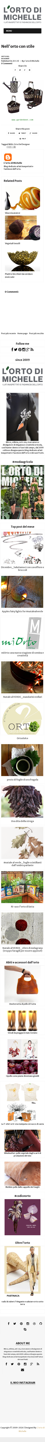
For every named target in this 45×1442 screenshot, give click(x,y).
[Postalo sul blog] (10, 147)
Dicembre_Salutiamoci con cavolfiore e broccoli (22, 568)
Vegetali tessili (12, 243)
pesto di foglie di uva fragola (22, 779)
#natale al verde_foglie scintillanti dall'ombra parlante (23, 864)
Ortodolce (22, 738)
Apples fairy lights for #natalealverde (22, 611)
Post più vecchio (36, 333)
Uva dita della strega (22, 821)
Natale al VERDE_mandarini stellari (22, 696)
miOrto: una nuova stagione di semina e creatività (22, 654)
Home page (22, 333)
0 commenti (6, 63)
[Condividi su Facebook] (14, 147)
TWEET (23, 133)
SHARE (12, 133)
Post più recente (8, 333)
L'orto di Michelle (13, 163)
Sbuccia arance (12, 213)
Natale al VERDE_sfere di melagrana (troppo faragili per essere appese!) (22, 949)
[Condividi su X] (12, 147)
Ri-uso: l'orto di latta (22, 906)
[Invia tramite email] (8, 147)
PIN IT (24, 139)
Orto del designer (5, 57)
